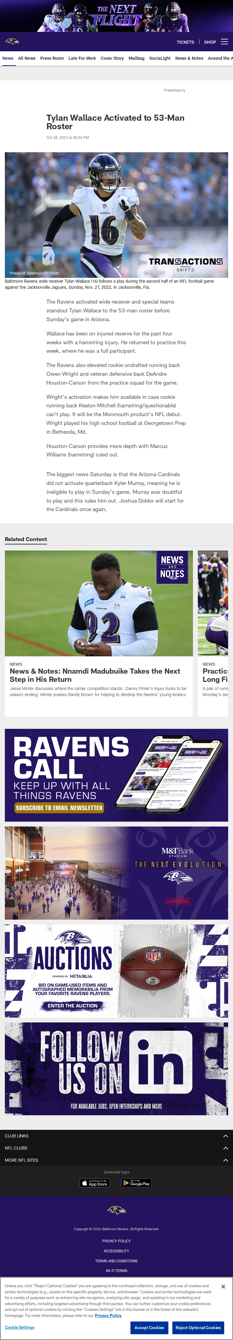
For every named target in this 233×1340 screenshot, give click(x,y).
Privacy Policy (116, 1241)
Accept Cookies (149, 1327)
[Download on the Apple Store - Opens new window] (94, 1184)
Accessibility (116, 1251)
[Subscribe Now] (116, 775)
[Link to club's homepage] (12, 39)
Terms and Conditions (116, 1261)
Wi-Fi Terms (116, 1270)
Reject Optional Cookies (198, 1327)
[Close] (223, 1286)
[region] (116, 1308)
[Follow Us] (116, 1069)
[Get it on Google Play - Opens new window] (136, 1186)
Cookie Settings (20, 1327)
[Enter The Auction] (116, 971)
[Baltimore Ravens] (116, 1211)
